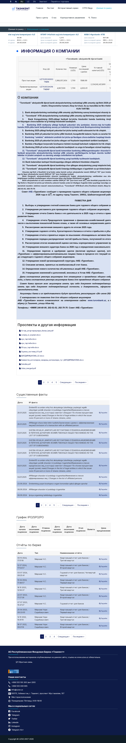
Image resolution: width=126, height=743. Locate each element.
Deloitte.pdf (26, 364)
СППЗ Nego (87, 8)
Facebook (15, 711)
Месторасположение (21, 697)
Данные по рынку (104, 8)
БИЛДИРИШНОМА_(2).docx (32, 356)
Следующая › (66, 382)
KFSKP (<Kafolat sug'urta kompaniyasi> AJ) (54, 34)
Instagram (15, 726)
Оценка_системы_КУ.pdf (31, 352)
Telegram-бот (17, 730)
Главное (39, 8)
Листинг (50, 8)
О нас (54, 17)
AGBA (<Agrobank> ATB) (88, 34)
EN (34, 1)
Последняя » (80, 382)
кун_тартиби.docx (28, 339)
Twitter (14, 719)
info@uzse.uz (17, 690)
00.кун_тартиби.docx (30, 347)
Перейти (103, 413)
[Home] (21, 9)
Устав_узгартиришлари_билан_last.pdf (37, 331)
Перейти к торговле (60, 1)
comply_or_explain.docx (31, 335)
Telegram (15, 715)
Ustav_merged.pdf (28, 368)
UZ (28, 1)
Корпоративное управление (72, 17)
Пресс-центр (42, 17)
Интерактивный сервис (68, 8)
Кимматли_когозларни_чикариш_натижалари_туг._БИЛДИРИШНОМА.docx (52, 360)
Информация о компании (38, 29)
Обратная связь (25, 662)
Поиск (94, 17)
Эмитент (43, 1)
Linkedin (14, 722)
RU (22, 1)
